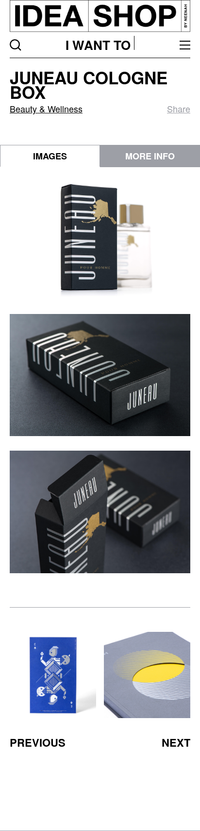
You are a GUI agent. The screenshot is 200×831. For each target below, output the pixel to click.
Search (15, 45)
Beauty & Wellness (46, 108)
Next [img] (176, 742)
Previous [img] (38, 742)
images (50, 156)
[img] (53, 675)
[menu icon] (185, 45)
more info (150, 156)
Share (178, 108)
